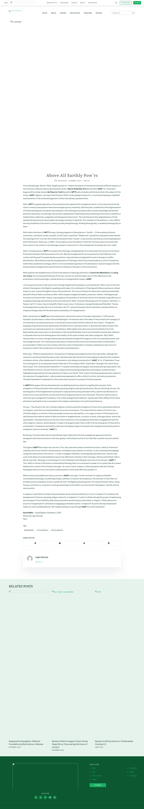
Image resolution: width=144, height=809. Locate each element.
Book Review (29, 530)
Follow (94, 779)
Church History (42, 530)
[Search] (116, 2)
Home (44, 13)
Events (74, 3)
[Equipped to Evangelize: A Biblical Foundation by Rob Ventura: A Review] (29, 664)
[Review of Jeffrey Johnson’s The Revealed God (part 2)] (115, 664)
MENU (6, 2)
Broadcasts (52, 3)
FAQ (93, 772)
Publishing (64, 3)
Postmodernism (57, 530)
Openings (133, 776)
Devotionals (75, 13)
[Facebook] (35, 543)
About (82, 3)
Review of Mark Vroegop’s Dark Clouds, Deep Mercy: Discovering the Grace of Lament (70, 744)
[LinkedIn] (108, 543)
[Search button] (133, 13)
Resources (92, 3)
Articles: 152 (39, 562)
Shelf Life (86, 181)
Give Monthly (125, 2)
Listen (132, 772)
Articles (63, 13)
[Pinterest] (84, 543)
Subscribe (88, 13)
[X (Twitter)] (60, 543)
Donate (137, 2)
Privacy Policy (97, 776)
